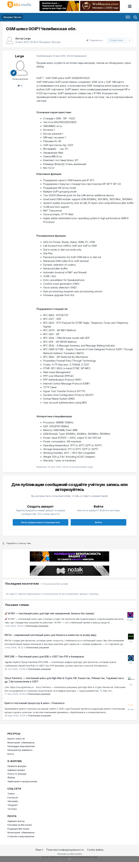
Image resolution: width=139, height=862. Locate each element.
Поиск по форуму (16, 773)
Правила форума (16, 766)
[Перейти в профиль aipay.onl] (130, 615)
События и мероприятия (20, 836)
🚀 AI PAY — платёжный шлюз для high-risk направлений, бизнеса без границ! (49, 613)
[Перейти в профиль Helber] (131, 680)
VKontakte (12, 801)
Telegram (12, 805)
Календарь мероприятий (21, 746)
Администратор (16, 821)
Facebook (12, 797)
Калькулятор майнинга (19, 750)
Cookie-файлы (95, 849)
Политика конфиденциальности (65, 849)
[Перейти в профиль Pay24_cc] (131, 636)
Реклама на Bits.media (19, 824)
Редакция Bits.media (18, 828)
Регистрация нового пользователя (40, 522)
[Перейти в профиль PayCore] (131, 658)
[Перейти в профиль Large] (9, 40)
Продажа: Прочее (50, 42)
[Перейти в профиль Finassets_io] (131, 705)
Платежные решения (36, 626)
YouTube (12, 809)
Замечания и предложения (22, 781)
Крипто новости (16, 738)
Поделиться (95, 40)
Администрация (16, 770)
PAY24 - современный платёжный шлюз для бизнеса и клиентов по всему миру (50, 635)
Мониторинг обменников (21, 742)
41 (21, 85)
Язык (39, 849)
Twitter (11, 793)
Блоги (10, 754)
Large (27, 38)
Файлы (11, 777)
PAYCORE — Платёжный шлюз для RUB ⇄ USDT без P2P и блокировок (44, 656)
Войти (98, 522)
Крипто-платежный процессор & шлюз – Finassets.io (35, 703)
